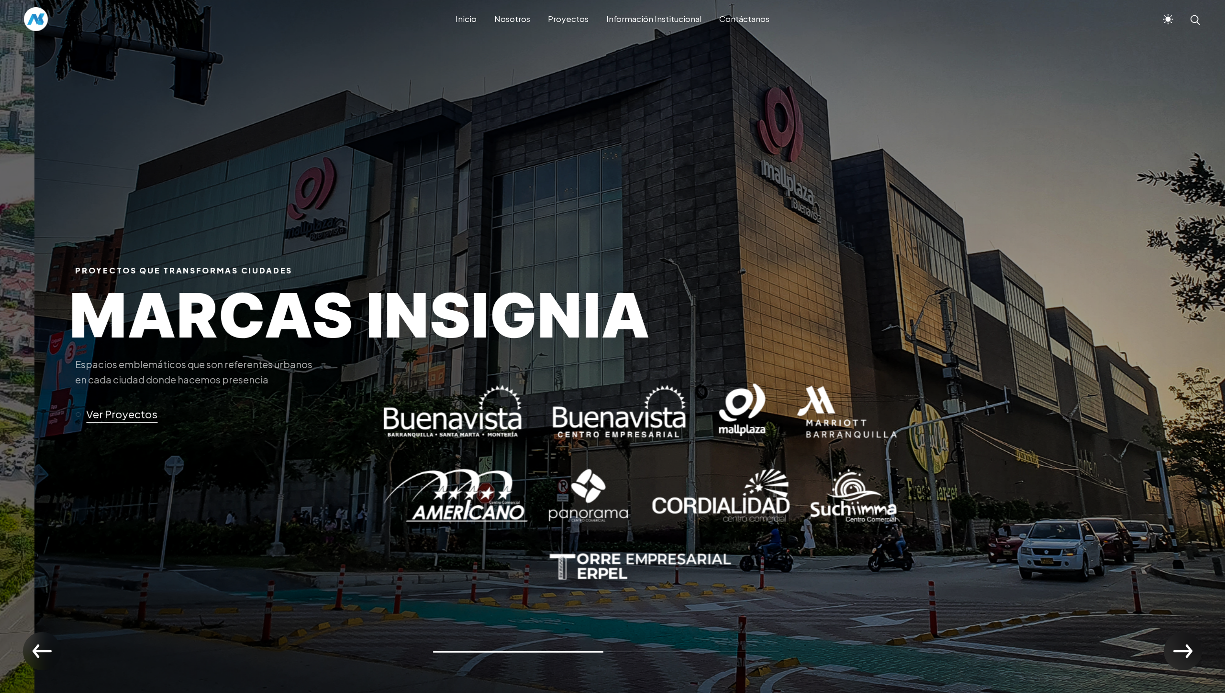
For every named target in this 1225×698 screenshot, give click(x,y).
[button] (69, 414)
